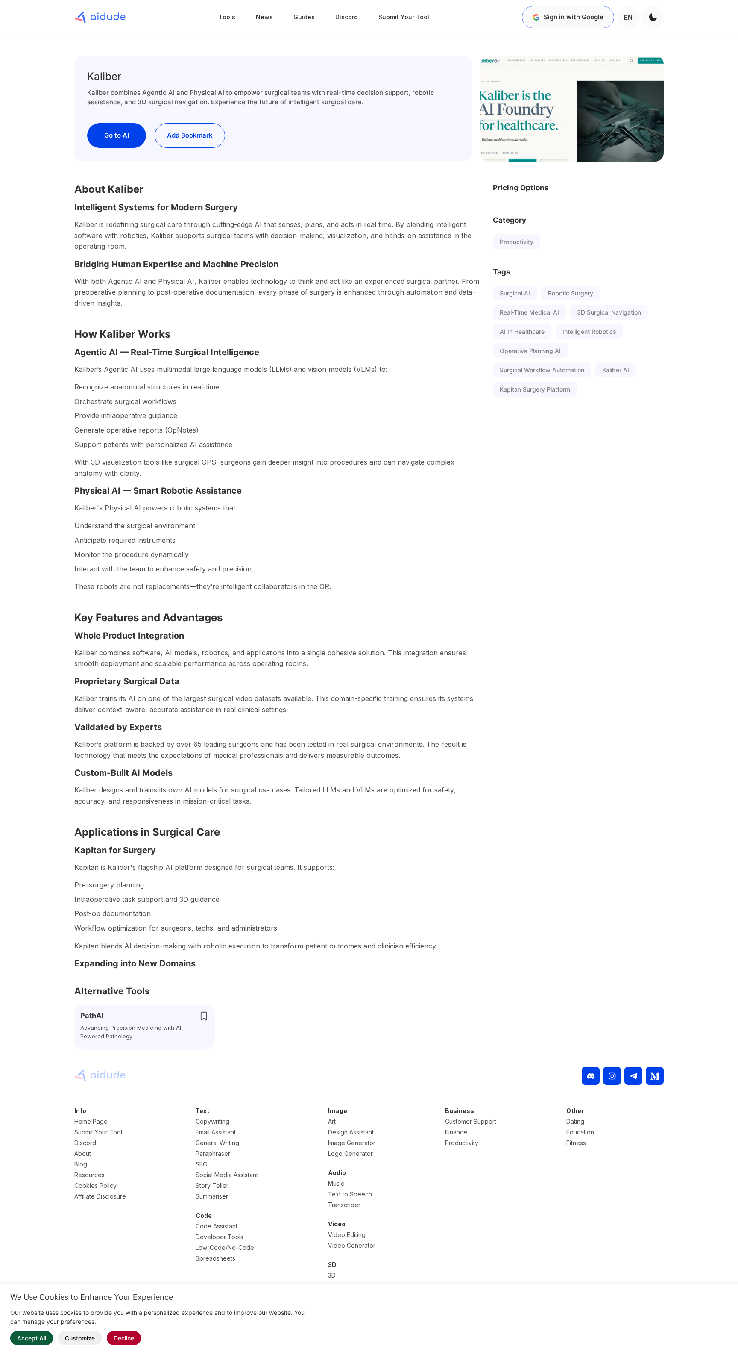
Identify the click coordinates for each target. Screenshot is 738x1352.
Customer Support (470, 1121)
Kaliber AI (615, 370)
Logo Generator (350, 1153)
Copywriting (212, 1121)
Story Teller (212, 1185)
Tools (227, 17)
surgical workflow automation (542, 370)
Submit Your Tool (403, 17)
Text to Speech (350, 1194)
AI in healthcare (522, 331)
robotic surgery (570, 293)
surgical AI (515, 293)
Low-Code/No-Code (225, 1247)
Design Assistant (351, 1132)
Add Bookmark (190, 135)
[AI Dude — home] (100, 17)
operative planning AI (530, 350)
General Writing (217, 1142)
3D (332, 1275)
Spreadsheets (215, 1258)
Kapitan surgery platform (535, 389)
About (82, 1153)
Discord (346, 17)
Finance (456, 1132)
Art (332, 1121)
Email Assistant (216, 1132)
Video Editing (347, 1234)
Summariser (212, 1196)
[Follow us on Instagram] (612, 1076)
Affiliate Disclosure (100, 1196)
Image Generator (351, 1142)
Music (336, 1183)
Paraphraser (213, 1153)
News (264, 17)
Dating (575, 1121)
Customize (80, 1338)
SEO (202, 1164)
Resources (89, 1174)
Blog (80, 1164)
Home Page (91, 1121)
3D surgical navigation (609, 312)
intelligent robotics (589, 331)
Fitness (576, 1142)
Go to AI (116, 135)
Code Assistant (216, 1226)
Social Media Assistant (227, 1174)
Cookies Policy (95, 1185)
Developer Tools (219, 1236)
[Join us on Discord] (591, 1076)
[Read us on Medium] (655, 1076)
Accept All (31, 1338)
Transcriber (344, 1204)
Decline (124, 1338)
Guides (304, 17)
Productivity (516, 241)
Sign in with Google (573, 17)
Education (580, 1132)
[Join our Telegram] (633, 1076)
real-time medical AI (529, 312)
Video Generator (351, 1245)
